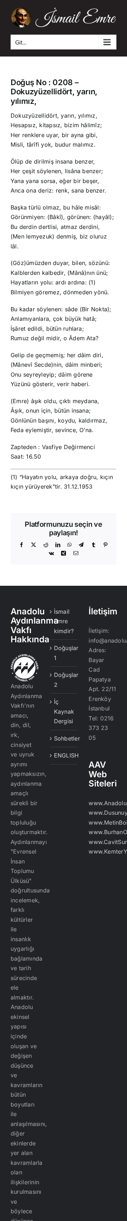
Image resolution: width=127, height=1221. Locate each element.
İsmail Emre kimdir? (64, 621)
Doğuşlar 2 (64, 679)
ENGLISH (64, 755)
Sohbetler (64, 738)
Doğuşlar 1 (64, 652)
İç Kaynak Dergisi (64, 711)
